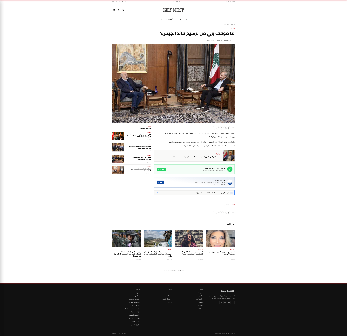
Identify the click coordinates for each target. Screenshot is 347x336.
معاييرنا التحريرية (134, 318)
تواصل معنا (136, 296)
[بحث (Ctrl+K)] (123, 10)
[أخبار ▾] (184, 19)
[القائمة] (114, 10)
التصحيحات (136, 321)
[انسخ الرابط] (214, 127)
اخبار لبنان (226, 24)
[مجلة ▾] (158, 19)
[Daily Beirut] (173, 10)
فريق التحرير (136, 324)
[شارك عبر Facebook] (221, 127)
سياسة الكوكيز (135, 305)
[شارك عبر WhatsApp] (228, 127)
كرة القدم (199, 293)
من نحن (137, 293)
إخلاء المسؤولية (135, 312)
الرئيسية (233, 24)
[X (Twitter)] (233, 302)
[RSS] (221, 302)
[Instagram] (225, 302)
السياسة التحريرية (134, 315)
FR (119, 1)
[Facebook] (229, 302)
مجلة (161, 19)
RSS (170, 296)
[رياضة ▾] (176, 19)
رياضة (179, 19)
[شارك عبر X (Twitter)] (225, 127)
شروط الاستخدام (134, 302)
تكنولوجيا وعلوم (169, 19)
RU (113, 1)
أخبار (187, 19)
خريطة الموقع (167, 299)
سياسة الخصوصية (134, 299)
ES (116, 1)
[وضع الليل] (119, 10)
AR (125, 1)
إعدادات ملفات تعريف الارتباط (131, 308)
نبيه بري (227, 204)
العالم (200, 302)
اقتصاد (200, 305)
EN (122, 1)
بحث (170, 293)
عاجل (169, 302)
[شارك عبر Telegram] (217, 127)
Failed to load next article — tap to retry (173, 271)
